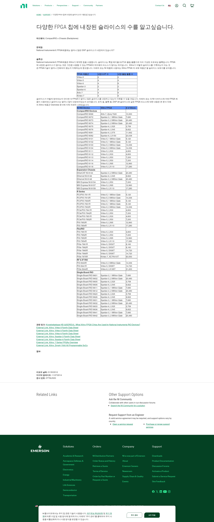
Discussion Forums (160, 466)
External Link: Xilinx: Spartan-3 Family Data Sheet (58, 336)
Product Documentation (163, 460)
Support (47, 14)
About (125, 460)
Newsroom (127, 471)
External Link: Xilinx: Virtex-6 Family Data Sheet (57, 333)
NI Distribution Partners (103, 455)
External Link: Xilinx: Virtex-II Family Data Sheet (57, 327)
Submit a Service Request (163, 476)
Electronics (68, 469)
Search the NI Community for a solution (128, 405)
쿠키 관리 (134, 515)
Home (38, 14)
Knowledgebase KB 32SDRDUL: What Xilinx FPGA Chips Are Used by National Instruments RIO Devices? (93, 324)
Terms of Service (100, 471)
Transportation (70, 495)
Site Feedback (158, 481)
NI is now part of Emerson (133, 455)
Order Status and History (104, 460)
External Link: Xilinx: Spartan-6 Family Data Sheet (58, 339)
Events (125, 481)
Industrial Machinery (72, 479)
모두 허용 (152, 515)
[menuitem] (37, 6)
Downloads (157, 455)
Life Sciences (69, 485)
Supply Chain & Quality (132, 476)
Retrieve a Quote (100, 466)
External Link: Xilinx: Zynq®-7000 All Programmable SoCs (62, 345)
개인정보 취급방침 (95, 513)
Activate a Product (160, 471)
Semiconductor (70, 490)
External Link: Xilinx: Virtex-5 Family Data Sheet (57, 330)
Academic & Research (73, 455)
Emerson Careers (130, 466)
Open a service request (123, 424)
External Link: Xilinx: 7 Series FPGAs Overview (57, 342)
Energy (66, 474)
